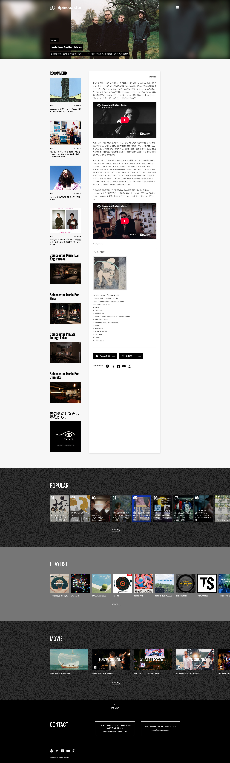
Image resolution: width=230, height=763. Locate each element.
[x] (113, 367)
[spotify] (107, 367)
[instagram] (129, 367)
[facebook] (118, 367)
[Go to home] (65, 7)
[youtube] (124, 367)
